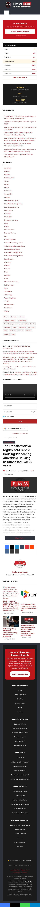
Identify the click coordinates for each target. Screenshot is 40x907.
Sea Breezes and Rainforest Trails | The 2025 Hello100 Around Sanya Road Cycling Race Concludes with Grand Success (11, 606)
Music (6, 272)
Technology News (10, 298)
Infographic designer (9, 357)
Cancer (6, 181)
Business (7, 174)
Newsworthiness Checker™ (20, 775)
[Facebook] (7, 547)
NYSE (6, 278)
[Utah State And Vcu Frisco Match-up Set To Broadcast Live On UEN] (29, 594)
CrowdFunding (22, 320)
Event (6, 223)
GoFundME (31, 327)
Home (6, 438)
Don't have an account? (20, 433)
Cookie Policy (17, 872)
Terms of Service (14, 870)
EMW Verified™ (20, 741)
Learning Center (20, 795)
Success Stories (20, 703)
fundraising (22, 327)
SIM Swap (13, 331)
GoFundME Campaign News (13, 243)
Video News (8, 308)
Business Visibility (20, 724)
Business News (9, 178)
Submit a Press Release (20, 31)
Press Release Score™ (20, 766)
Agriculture (7, 168)
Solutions (20, 699)
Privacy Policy (25, 870)
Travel (6, 301)
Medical (6, 265)
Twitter (13, 334)
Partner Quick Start (20, 833)
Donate (32, 324)
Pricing (20, 707)
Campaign (14, 317)
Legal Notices (8, 259)
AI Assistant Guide (20, 842)
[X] (12, 547)
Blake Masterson (10, 471)
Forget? (33, 412)
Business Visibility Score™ (20, 732)
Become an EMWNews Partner (20, 825)
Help (5, 331)
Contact (20, 712)
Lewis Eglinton (7, 367)
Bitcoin (6, 317)
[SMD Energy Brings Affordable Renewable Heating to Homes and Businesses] (11, 621)
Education (7, 213)
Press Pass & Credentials (20, 813)
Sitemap (24, 872)
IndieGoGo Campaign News (13, 252)
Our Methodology (20, 745)
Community (8, 191)
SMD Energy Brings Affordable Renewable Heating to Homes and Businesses (10, 633)
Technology (8, 295)
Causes (6, 184)
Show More (19, 538)
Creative (7, 197)
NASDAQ (7, 275)
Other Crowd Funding (11, 282)
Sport (6, 288)
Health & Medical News (12, 249)
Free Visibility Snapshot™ (20, 728)
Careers (20, 838)
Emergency (8, 217)
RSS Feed (20, 846)
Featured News (14, 438)
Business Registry (20, 737)
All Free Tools (20, 758)
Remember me (9, 416)
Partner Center (20, 829)
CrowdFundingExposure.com (12, 324)
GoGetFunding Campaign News (14, 246)
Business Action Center (20, 800)
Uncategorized (9, 304)
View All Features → (20, 77)
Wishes (6, 311)
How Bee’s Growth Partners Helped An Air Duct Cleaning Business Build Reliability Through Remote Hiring (28, 630)
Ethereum (7, 327)
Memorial (7, 269)
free (5, 236)
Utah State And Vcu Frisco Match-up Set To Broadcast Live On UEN (28, 607)
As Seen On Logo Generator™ (20, 779)
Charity (6, 187)
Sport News (8, 291)
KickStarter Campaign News (13, 256)
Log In (20, 421)
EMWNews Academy (20, 791)
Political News (9, 285)
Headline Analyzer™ (20, 770)
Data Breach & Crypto (11, 207)
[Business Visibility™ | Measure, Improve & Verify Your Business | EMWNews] (20, 4)
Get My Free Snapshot (20, 674)
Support (20, 331)
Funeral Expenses (10, 239)
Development (8, 210)
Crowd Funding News (11, 200)
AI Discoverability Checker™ (20, 762)
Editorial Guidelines (20, 808)
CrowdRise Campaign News (13, 204)
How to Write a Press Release (20, 804)
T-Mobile (28, 331)
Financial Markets (10, 233)
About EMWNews (20, 694)
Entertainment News (11, 220)
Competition (8, 194)
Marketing (7, 262)
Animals (6, 171)
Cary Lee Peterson (9, 320)
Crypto (25, 324)
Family (6, 226)
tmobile (6, 334)
